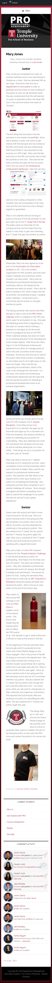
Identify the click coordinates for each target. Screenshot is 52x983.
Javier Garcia (19, 852)
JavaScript (26, 941)
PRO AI (10, 809)
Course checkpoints (15, 822)
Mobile (10, 828)
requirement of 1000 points (18, 87)
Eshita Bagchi (20, 936)
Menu (27, 11)
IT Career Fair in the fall (35, 222)
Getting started (23, 789)
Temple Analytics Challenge (33, 553)
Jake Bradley (19, 884)
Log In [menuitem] (4, 3)
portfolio (34, 137)
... (30, 941)
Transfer (33, 789)
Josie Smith (37, 62)
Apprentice (31, 867)
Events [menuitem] (15, 3)
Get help (10, 834)
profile (16, 909)
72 (14, 960)
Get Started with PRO (16, 816)
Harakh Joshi (19, 864)
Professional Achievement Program (26, 21)
